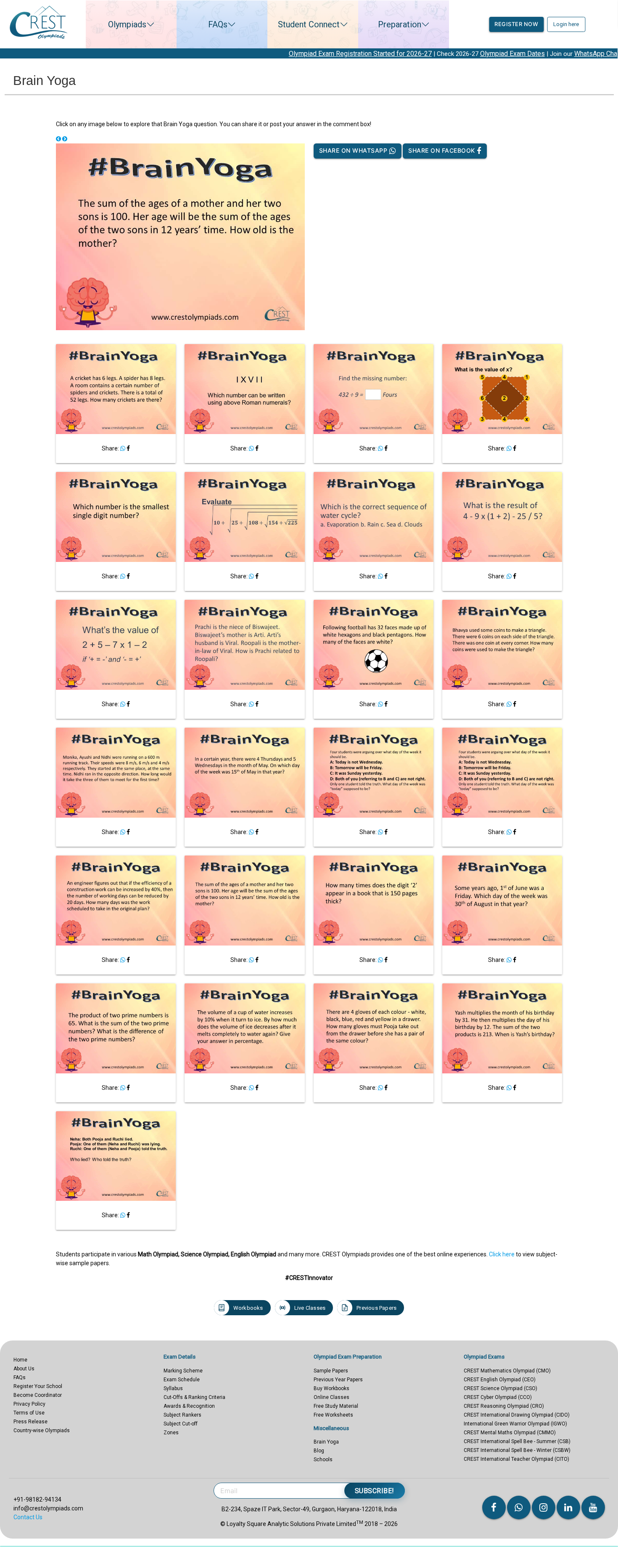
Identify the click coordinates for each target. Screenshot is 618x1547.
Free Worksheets (333, 1415)
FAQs (217, 24)
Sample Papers (331, 1371)
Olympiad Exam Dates (445, 54)
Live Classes (309, 1308)
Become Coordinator (37, 1395)
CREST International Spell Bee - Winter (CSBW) (517, 1450)
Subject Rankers (182, 1415)
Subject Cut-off (181, 1424)
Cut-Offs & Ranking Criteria (194, 1397)
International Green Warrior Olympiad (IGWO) (515, 1424)
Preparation (399, 24)
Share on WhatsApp (354, 150)
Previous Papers (376, 1308)
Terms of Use (29, 1413)
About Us (23, 1369)
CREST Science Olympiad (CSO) (500, 1388)
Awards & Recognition (189, 1406)
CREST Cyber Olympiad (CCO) (498, 1397)
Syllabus (173, 1388)
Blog (319, 1451)
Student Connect (309, 24)
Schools (323, 1459)
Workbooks (248, 1308)
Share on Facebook (442, 150)
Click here (502, 1254)
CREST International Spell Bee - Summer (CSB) (517, 1441)
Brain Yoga (326, 1442)
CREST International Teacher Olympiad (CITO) (516, 1459)
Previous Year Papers (338, 1380)
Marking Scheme (183, 1371)
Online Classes (331, 1397)
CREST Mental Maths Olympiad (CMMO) (510, 1433)
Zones (171, 1433)
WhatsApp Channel (534, 54)
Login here (566, 24)
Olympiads (127, 24)
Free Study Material (336, 1406)
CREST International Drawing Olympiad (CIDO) (517, 1415)
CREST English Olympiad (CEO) (500, 1380)
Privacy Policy (29, 1404)
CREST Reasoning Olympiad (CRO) (504, 1406)
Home (20, 1360)
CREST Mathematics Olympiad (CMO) (507, 1371)
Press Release (30, 1422)
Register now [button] (516, 24)
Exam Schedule (182, 1380)
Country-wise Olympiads (41, 1430)
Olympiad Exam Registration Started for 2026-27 (293, 54)
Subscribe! (374, 1491)
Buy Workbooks (331, 1388)
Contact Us (27, 1517)
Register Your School (37, 1386)
